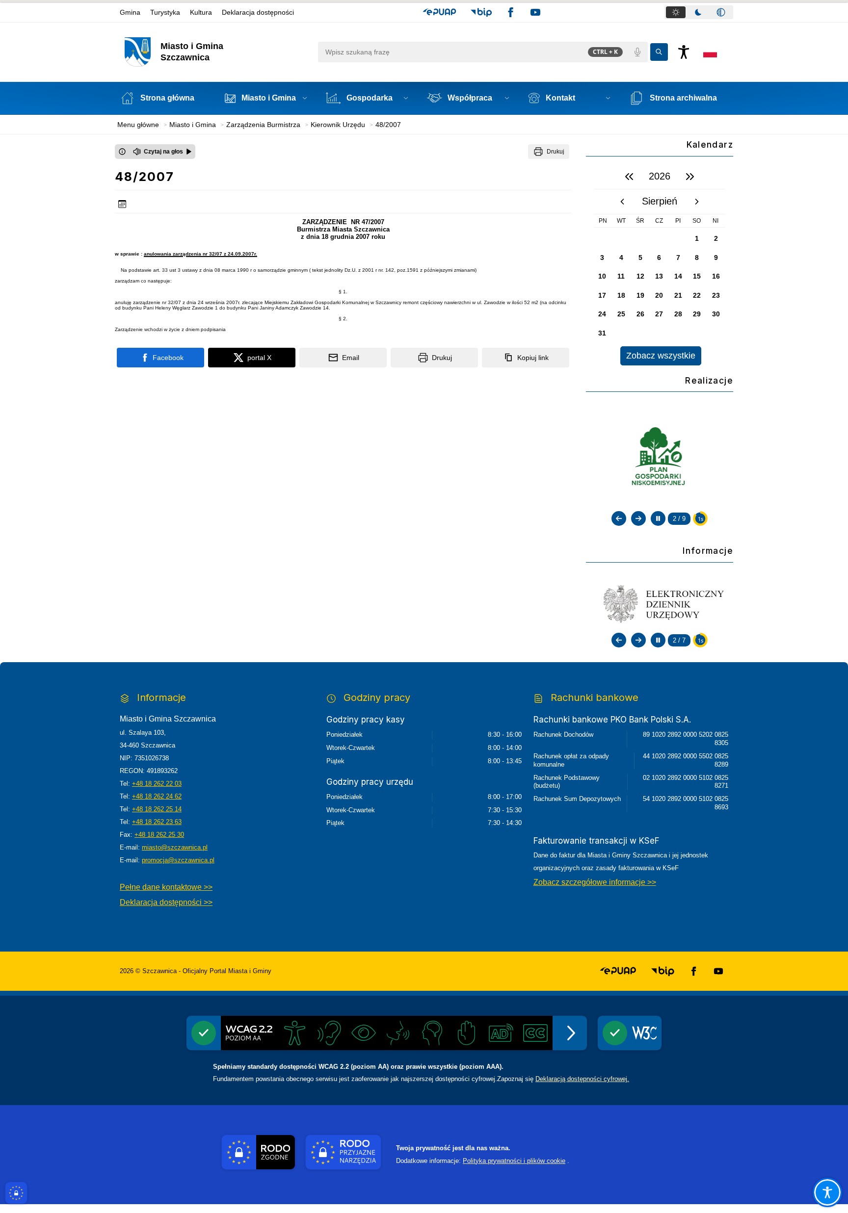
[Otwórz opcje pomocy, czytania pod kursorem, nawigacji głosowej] (827, 1192)
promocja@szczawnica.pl (178, 860)
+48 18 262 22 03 (157, 783)
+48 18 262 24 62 (157, 796)
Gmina (130, 12)
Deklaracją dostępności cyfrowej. (582, 1079)
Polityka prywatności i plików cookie (514, 1160)
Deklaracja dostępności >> (166, 902)
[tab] (676, 12)
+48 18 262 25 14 (157, 809)
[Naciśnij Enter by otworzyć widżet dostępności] (683, 52)
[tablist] (698, 12)
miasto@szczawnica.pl (175, 847)
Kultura (201, 12)
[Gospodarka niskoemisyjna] (659, 457)
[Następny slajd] (638, 518)
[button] (439, 12)
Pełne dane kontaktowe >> (166, 887)
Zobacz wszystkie (660, 356)
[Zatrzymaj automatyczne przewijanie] (658, 518)
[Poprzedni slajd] (618, 518)
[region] (659, 264)
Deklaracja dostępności (258, 12)
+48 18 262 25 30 (159, 834)
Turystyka (165, 12)
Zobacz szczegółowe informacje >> (594, 882)
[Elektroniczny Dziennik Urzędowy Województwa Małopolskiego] (659, 602)
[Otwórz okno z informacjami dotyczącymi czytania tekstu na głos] (122, 151)
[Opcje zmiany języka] (710, 52)
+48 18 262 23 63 (157, 822)
